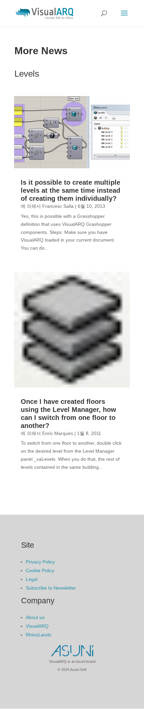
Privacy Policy (40, 561)
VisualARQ (37, 626)
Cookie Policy (40, 570)
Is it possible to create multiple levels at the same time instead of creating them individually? (70, 190)
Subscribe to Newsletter (51, 588)
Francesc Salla (58, 206)
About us (35, 617)
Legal (32, 579)
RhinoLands (38, 634)
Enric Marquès (57, 433)
